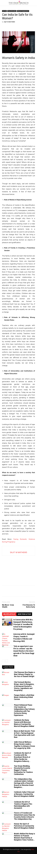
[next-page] (6, 661)
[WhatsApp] (18, 26)
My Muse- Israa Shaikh (8, 606)
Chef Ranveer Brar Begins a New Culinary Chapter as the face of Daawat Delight (24, 674)
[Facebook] (4, 26)
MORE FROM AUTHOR (24, 614)
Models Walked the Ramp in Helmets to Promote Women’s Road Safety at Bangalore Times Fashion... (24, 837)
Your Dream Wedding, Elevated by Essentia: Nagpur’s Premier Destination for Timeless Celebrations (23, 770)
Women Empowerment (23, 11)
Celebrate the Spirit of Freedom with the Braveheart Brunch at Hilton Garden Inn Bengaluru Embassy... (22, 757)
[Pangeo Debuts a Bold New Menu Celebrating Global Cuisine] (7, 697)
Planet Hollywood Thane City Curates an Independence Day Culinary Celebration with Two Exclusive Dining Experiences (24, 710)
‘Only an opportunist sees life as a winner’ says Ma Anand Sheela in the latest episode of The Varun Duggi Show (23, 651)
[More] (23, 26)
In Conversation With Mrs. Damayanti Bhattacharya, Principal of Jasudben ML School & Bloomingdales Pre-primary (23, 624)
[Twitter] (9, 26)
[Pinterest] (14, 26)
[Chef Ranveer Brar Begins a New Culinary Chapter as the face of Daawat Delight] (7, 674)
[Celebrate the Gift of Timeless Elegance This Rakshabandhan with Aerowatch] (7, 804)
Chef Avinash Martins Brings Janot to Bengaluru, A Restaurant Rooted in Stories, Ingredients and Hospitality (24, 686)
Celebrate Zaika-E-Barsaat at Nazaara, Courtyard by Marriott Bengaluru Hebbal (24, 794)
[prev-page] (3, 661)
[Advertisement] (18, 568)
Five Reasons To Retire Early (29, 606)
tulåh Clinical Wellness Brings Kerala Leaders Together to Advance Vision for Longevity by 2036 (24, 745)
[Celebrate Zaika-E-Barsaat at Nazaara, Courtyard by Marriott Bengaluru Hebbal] (7, 794)
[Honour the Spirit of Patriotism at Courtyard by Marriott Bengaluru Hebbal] (7, 827)
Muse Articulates (12, 11)
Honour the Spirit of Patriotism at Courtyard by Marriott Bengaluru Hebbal (24, 826)
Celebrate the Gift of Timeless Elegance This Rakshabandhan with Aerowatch (23, 805)
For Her (4, 11)
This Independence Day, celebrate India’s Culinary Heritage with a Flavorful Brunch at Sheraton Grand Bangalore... (24, 783)
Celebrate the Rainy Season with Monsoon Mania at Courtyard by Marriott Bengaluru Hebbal (24, 723)
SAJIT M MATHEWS (9, 22)
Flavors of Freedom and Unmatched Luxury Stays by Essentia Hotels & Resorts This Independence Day (24, 816)
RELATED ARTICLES (9, 614)
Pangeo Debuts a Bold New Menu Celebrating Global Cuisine (24, 697)
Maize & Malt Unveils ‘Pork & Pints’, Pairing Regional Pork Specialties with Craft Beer (24, 734)
